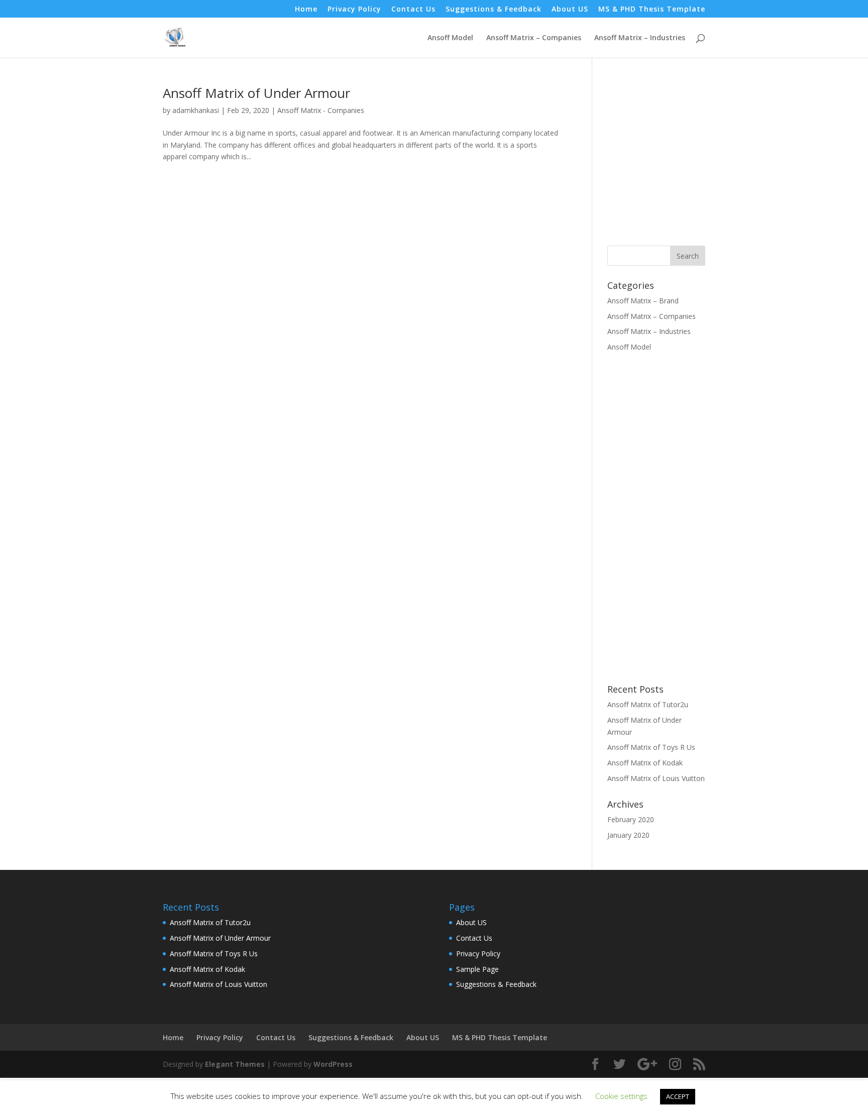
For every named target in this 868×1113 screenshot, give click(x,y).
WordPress (333, 1064)
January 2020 (628, 835)
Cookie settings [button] (621, 1096)
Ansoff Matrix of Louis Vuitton (656, 778)
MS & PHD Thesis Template (651, 10)
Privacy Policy (354, 10)
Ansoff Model (450, 38)
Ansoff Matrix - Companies (320, 110)
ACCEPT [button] (677, 1096)
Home (306, 10)
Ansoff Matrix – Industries (639, 38)
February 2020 (630, 819)
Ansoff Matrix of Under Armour (256, 93)
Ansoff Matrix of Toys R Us (651, 747)
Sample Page (477, 969)
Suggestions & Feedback (493, 10)
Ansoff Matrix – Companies (533, 38)
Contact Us (413, 10)
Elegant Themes (235, 1064)
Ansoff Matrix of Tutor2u (647, 704)
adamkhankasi (195, 110)
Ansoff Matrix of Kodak (645, 762)
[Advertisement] (691, 156)
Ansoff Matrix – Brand (643, 300)
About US (570, 10)
